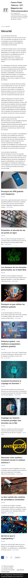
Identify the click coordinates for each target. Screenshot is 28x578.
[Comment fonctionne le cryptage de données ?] (14, 369)
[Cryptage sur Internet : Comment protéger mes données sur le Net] (14, 406)
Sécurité (3, 196)
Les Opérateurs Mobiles (7, 568)
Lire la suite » (10, 207)
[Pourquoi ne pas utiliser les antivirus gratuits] (14, 293)
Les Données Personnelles (8, 569)
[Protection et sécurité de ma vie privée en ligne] (14, 219)
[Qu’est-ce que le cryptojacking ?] (14, 524)
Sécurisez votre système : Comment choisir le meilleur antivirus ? (13, 460)
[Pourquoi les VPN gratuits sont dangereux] (14, 180)
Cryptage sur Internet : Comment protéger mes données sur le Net (11, 420)
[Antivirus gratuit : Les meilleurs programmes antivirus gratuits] (14, 330)
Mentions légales (5, 571)
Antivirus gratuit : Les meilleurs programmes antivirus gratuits (10, 343)
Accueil (2, 26)
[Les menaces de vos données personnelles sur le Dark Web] (14, 256)
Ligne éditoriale (20, 569)
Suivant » (17, 557)
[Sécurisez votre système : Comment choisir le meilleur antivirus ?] (14, 446)
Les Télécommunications (7, 566)
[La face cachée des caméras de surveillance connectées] (14, 485)
